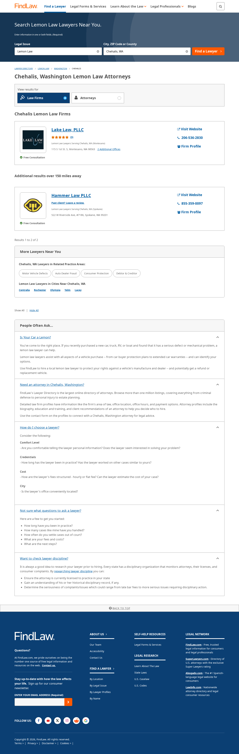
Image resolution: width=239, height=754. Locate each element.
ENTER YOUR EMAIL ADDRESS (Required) (39, 695)
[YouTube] (48, 720)
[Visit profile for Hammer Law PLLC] (33, 206)
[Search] (220, 6)
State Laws (140, 672)
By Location (96, 679)
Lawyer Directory (24, 68)
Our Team (95, 644)
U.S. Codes (140, 685)
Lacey (78, 290)
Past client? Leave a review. (67, 203)
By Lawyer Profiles (100, 692)
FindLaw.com (194, 644)
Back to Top (121, 608)
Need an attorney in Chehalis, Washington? (52, 385)
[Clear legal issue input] (98, 51)
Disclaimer (48, 743)
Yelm (68, 290)
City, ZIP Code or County (120, 44)
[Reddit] (76, 720)
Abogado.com (194, 673)
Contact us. (49, 665)
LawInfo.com (193, 687)
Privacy (32, 743)
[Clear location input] (187, 51)
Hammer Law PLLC (71, 195)
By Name (95, 698)
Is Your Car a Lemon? (35, 337)
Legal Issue (22, 44)
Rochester (40, 290)
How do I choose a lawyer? (39, 427)
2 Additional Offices (108, 149)
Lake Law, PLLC (67, 129)
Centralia (24, 290)
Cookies (65, 743)
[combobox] (58, 51)
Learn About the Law (146, 666)
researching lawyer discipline (73, 571)
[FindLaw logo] (27, 6)
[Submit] (68, 702)
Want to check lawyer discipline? (44, 558)
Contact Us (96, 657)
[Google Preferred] (85, 720)
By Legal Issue (98, 685)
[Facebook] (38, 720)
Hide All (34, 310)
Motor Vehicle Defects (35, 273)
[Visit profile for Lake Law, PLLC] (33, 140)
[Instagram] (67, 720)
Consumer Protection (96, 273)
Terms (18, 743)
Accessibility (97, 651)
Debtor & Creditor (126, 273)
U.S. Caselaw (141, 679)
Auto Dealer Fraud (66, 273)
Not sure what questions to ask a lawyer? (50, 510)
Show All (19, 310)
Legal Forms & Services (147, 644)
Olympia (55, 290)
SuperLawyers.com (197, 659)
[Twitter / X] (57, 720)
